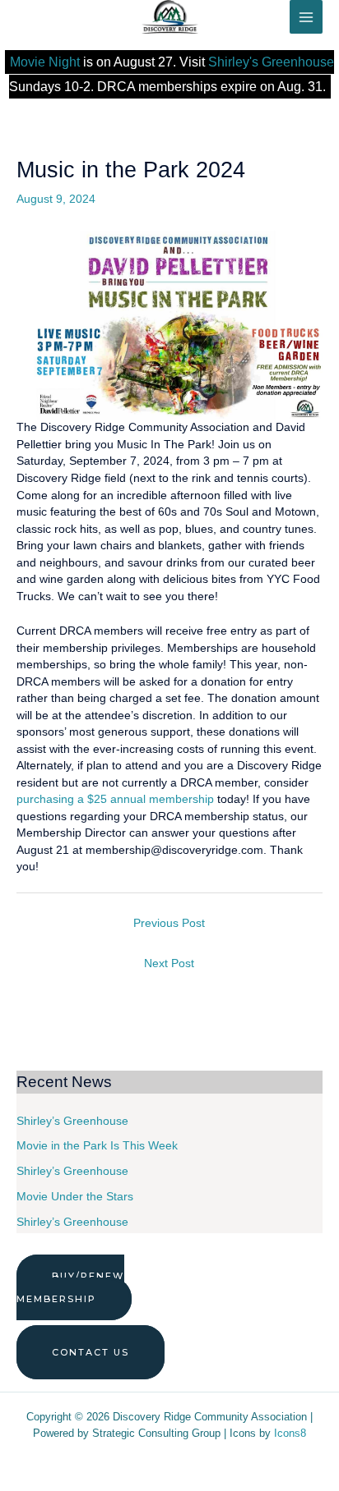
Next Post (169, 963)
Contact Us (90, 1352)
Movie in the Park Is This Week (97, 1146)
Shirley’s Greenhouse (72, 1121)
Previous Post (169, 923)
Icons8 (290, 1433)
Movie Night (45, 62)
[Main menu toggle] (306, 17)
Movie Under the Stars (74, 1197)
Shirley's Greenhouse (271, 62)
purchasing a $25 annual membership (115, 799)
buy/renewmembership (70, 1287)
